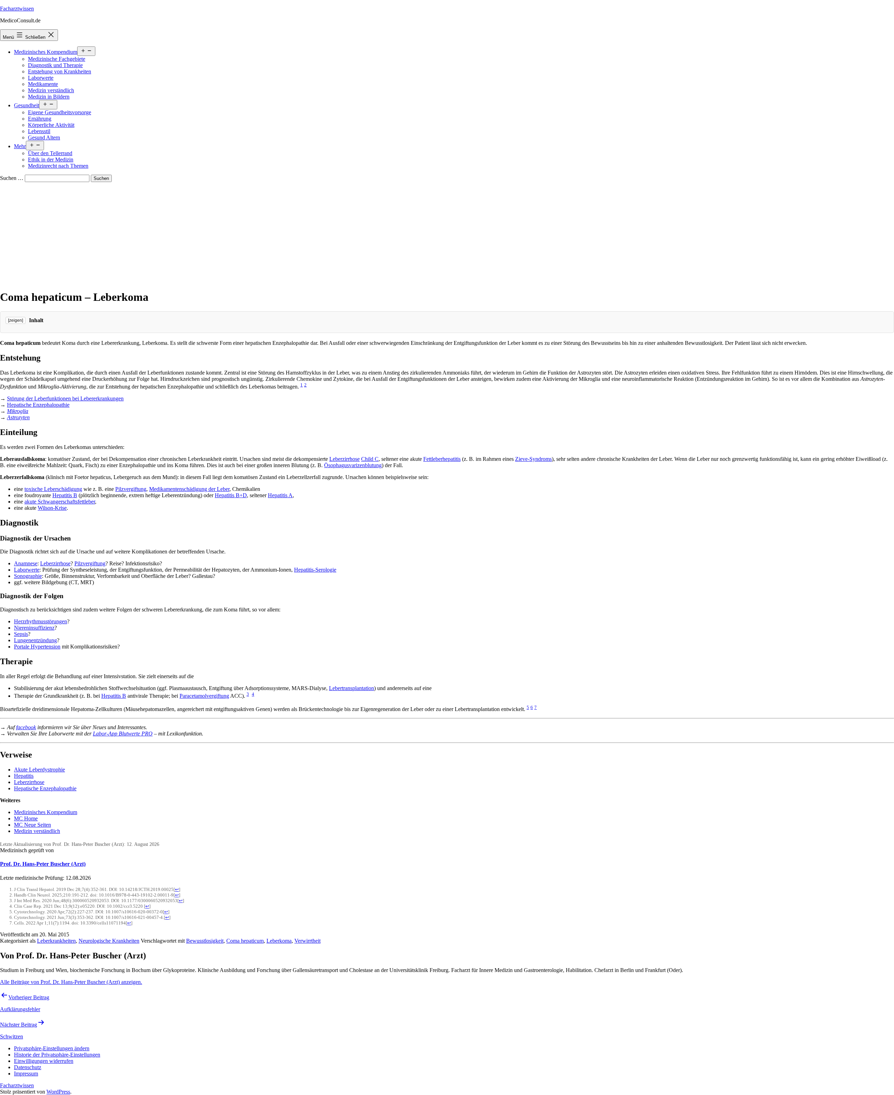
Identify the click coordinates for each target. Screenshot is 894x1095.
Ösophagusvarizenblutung (353, 465)
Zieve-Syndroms (533, 459)
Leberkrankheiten (56, 941)
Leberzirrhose (344, 459)
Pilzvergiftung (130, 489)
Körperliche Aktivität (51, 125)
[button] (51, 1048)
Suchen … (11, 178)
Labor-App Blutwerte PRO (123, 734)
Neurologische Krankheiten (109, 941)
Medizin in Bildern (48, 97)
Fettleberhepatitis (442, 459)
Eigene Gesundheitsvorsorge (59, 112)
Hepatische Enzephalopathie (38, 405)
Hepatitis (24, 776)
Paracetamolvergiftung (204, 696)
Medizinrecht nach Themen (58, 166)
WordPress (58, 1092)
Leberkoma (279, 941)
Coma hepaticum (245, 941)
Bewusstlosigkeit (205, 941)
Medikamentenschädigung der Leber (189, 489)
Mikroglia (17, 411)
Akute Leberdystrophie (39, 770)
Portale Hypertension (37, 647)
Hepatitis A (280, 495)
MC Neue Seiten (32, 825)
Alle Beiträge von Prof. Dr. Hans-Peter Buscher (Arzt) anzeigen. (71, 982)
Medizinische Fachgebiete (56, 59)
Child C (370, 459)
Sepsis (21, 634)
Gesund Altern (44, 137)
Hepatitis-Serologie (315, 570)
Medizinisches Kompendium (45, 52)
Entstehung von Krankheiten (59, 71)
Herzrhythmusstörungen (40, 621)
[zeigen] (15, 320)
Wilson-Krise (52, 508)
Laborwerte (40, 78)
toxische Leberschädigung (53, 489)
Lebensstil (39, 131)
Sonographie (28, 576)
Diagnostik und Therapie (55, 65)
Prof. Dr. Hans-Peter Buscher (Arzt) (43, 864)
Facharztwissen (17, 9)
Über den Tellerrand (50, 153)
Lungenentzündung (35, 640)
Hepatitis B (64, 495)
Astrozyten (18, 417)
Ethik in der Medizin (50, 159)
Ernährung (39, 119)
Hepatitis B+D (231, 495)
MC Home (26, 818)
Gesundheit (26, 105)
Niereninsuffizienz (34, 628)
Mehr (20, 146)
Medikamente (43, 84)
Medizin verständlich (51, 90)
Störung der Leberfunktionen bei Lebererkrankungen (65, 398)
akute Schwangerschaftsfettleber (59, 502)
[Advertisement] (447, 234)
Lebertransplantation (351, 688)
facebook (26, 727)
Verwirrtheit (307, 941)
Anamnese (25, 563)
